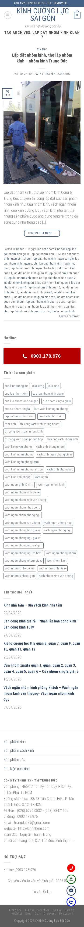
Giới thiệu (43, 910)
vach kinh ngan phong (19, 454)
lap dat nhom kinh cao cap (54, 249)
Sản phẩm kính (15, 741)
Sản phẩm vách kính (19, 750)
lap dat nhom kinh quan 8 (36, 292)
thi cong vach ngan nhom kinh (24, 431)
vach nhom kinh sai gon (20, 576)
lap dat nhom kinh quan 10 (30, 273)
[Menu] (7, 15)
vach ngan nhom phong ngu (22, 515)
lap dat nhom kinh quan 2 (59, 278)
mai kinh (10, 424)
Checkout (50, 913)
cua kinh (54, 386)
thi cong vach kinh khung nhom (40, 424)
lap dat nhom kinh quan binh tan (34, 297)
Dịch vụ (57, 910)
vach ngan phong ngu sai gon (23, 545)
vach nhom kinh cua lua (20, 568)
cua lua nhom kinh (16, 393)
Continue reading (42, 233)
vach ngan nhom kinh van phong (25, 500)
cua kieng (38, 386)
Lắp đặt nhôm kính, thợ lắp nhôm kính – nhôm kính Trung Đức (42, 58)
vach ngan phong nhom (61, 553)
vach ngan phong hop (58, 522)
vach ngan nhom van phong (22, 522)
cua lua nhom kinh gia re (48, 393)
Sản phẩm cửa (14, 759)
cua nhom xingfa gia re (57, 401)
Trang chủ (15, 910)
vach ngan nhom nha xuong (22, 507)
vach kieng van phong (18, 446)
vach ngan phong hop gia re (22, 530)
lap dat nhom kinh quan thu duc (30, 311)
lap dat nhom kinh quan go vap (45, 301)
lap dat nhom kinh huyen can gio (53, 258)
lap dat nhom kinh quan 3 (20, 282)
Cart (37, 913)
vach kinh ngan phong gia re (54, 454)
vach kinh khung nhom (50, 446)
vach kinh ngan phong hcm (22, 462)
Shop (28, 913)
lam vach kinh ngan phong (51, 409)
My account (66, 913)
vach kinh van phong (18, 477)
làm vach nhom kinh (51, 416)
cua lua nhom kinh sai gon (21, 401)
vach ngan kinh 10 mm (19, 484)
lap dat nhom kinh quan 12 (25, 278)
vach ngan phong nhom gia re (23, 560)
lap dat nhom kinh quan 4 (53, 282)
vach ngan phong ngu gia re (22, 538)
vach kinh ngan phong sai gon (24, 469)
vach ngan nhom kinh (51, 484)
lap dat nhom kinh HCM (46, 254)
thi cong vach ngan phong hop (24, 439)
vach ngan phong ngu (57, 530)
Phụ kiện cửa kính (17, 769)
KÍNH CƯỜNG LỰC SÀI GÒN (43, 14)
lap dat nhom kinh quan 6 (44, 287)
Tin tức (42, 49)
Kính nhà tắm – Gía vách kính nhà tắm (33, 605)
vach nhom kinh (56, 560)
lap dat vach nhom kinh (19, 416)
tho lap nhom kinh (63, 311)
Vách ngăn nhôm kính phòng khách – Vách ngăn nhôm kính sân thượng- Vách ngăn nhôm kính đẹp (41, 693)
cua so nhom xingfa (17, 409)
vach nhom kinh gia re (52, 568)
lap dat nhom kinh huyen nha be (31, 268)
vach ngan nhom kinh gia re (22, 492)
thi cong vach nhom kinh (62, 439)
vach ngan (41, 477)
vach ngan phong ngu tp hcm (23, 553)
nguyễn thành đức (58, 73)
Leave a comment (69, 316)
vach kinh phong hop (60, 469)
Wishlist (17, 913)
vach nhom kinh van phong (56, 576)
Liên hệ (69, 910)
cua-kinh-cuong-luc (16, 386)
